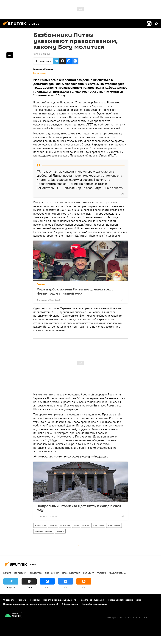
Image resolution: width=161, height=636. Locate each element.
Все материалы (39, 73)
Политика (20, 572)
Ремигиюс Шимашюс (44, 531)
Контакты (35, 599)
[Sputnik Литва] (15, 26)
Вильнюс (60, 531)
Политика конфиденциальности (59, 599)
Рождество (65, 525)
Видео (40, 284)
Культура (88, 572)
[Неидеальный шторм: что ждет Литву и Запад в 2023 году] (80, 482)
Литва (76, 525)
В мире (7, 572)
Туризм (101, 572)
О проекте (8, 599)
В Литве (85, 525)
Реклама (22, 599)
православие (98, 525)
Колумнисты (40, 525)
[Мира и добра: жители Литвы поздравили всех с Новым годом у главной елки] (80, 261)
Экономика (52, 572)
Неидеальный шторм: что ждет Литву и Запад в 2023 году (78, 508)
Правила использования (92, 599)
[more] (123, 194)
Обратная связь (70, 604)
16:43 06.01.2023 (41, 53)
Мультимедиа (117, 572)
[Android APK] (13, 615)
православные (114, 525)
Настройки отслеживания (94, 604)
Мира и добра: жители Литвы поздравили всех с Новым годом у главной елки (75, 291)
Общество (36, 572)
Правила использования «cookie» (125, 599)
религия (53, 525)
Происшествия (71, 572)
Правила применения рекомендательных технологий (30, 604)
